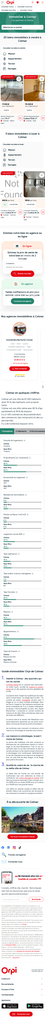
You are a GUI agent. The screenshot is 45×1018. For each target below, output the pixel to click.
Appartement (15, 58)
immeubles (26, 700)
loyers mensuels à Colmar (29, 778)
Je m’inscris (36, 899)
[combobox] (6, 267)
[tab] (7, 431)
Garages (11, 68)
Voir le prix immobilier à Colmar (22, 837)
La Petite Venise (12, 685)
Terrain (11, 63)
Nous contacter (21, 369)
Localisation (10, 263)
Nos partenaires (8, 984)
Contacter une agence (22, 301)
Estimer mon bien (24, 274)
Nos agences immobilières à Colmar (22, 316)
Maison (11, 53)
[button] (23, 979)
